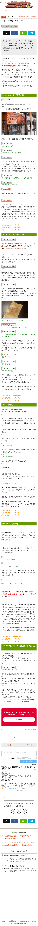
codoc (34, 729)
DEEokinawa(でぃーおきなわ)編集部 (27, 16)
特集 (4, 16)
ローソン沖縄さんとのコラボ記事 (12, 63)
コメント (10, 745)
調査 (16, 26)
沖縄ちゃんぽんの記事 (13, 248)
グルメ (11, 26)
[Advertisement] (19, 895)
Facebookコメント (28, 745)
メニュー (3, 4)
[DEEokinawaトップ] (2, 11)
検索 (34, 3)
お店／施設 (5, 26)
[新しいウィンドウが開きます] (13, 811)
